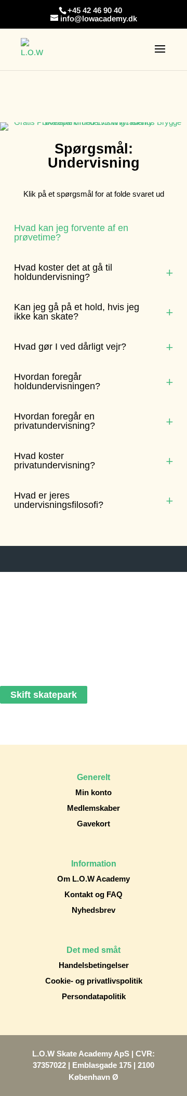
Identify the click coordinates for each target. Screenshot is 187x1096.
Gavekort (93, 823)
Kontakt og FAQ (93, 894)
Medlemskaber (93, 808)
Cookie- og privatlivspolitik (93, 980)
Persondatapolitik (94, 996)
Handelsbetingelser (94, 965)
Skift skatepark (43, 695)
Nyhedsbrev (93, 910)
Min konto (93, 792)
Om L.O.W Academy (93, 878)
